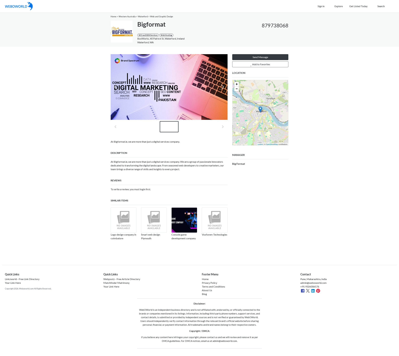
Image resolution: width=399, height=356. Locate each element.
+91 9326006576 (309, 286)
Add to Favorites (261, 64)
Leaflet (260, 144)
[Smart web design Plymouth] (154, 220)
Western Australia (127, 16)
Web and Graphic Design (161, 16)
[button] (285, 31)
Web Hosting (166, 35)
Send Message (260, 57)
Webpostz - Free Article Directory (121, 279)
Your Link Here (13, 282)
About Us (207, 290)
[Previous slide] (115, 87)
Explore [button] (338, 6)
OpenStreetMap (272, 144)
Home (113, 16)
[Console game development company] (184, 220)
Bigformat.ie (120, 161)
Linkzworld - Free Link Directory (22, 279)
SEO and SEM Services (148, 35)
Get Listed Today (358, 6)
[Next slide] (222, 87)
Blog (204, 293)
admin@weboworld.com (313, 282)
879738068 (275, 25)
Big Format (238, 163)
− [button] (237, 89)
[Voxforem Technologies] (214, 220)
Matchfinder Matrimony (116, 282)
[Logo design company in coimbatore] (123, 220)
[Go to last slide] (115, 126)
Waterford (143, 16)
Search (381, 6)
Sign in (320, 6)
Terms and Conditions (213, 286)
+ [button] (237, 84)
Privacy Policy (209, 282)
